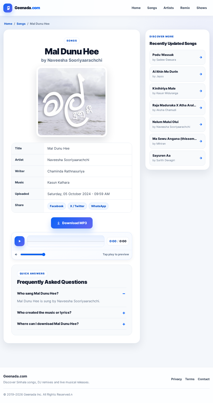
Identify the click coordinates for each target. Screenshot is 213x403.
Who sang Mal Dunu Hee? (37, 293)
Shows (202, 8)
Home (136, 8)
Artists (168, 8)
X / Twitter (77, 206)
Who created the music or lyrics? (44, 312)
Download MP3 (74, 223)
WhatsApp (98, 206)
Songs (152, 8)
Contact (204, 379)
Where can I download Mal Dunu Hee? (48, 324)
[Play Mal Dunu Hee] (20, 241)
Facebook (56, 206)
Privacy (176, 379)
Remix (185, 8)
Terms (189, 379)
